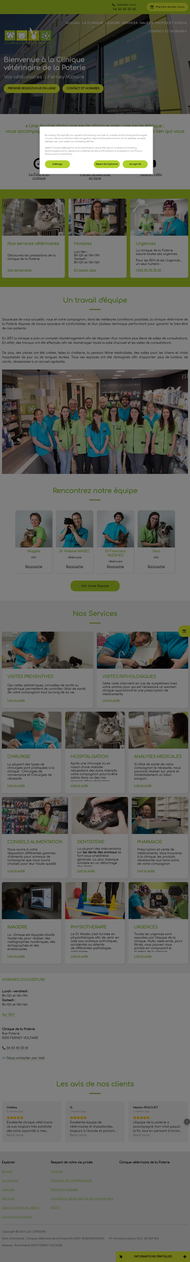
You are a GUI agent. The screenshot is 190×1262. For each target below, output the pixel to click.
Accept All (135, 164)
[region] (96, 150)
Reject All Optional (107, 164)
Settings (57, 164)
